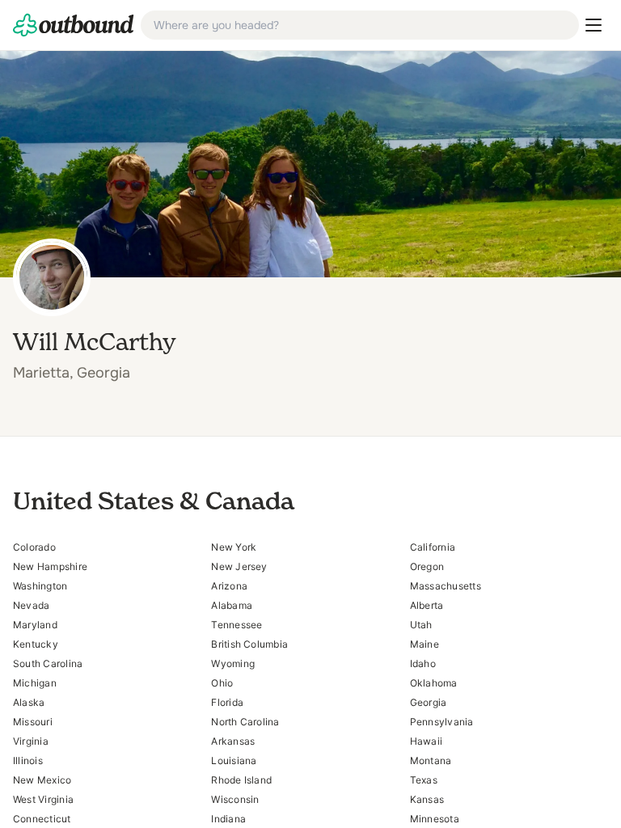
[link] (73, 25)
